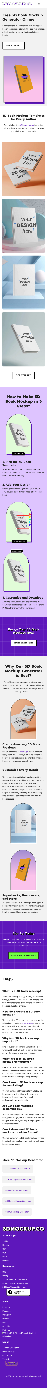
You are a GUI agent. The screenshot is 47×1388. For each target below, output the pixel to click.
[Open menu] (38, 3)
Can (4, 1249)
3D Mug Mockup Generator (17, 1212)
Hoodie (5, 1245)
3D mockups (22, 752)
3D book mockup (27, 125)
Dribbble (6, 1326)
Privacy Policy (8, 1352)
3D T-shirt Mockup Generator (17, 1169)
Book (4, 1256)
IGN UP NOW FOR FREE (23, 955)
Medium (6, 1319)
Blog (4, 1272)
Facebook (6, 1311)
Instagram (6, 1315)
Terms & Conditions (10, 1348)
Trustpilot (6, 1359)
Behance (6, 1322)
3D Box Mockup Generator (16, 1190)
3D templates (27, 1023)
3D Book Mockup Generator (14, 1287)
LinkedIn (6, 1307)
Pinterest (6, 1330)
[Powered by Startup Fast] (11, 1365)
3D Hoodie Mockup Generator (18, 1201)
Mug (4, 1253)
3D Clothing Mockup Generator (18, 1179)
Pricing (5, 1276)
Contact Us (7, 1355)
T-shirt (5, 1241)
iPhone (5, 1260)
